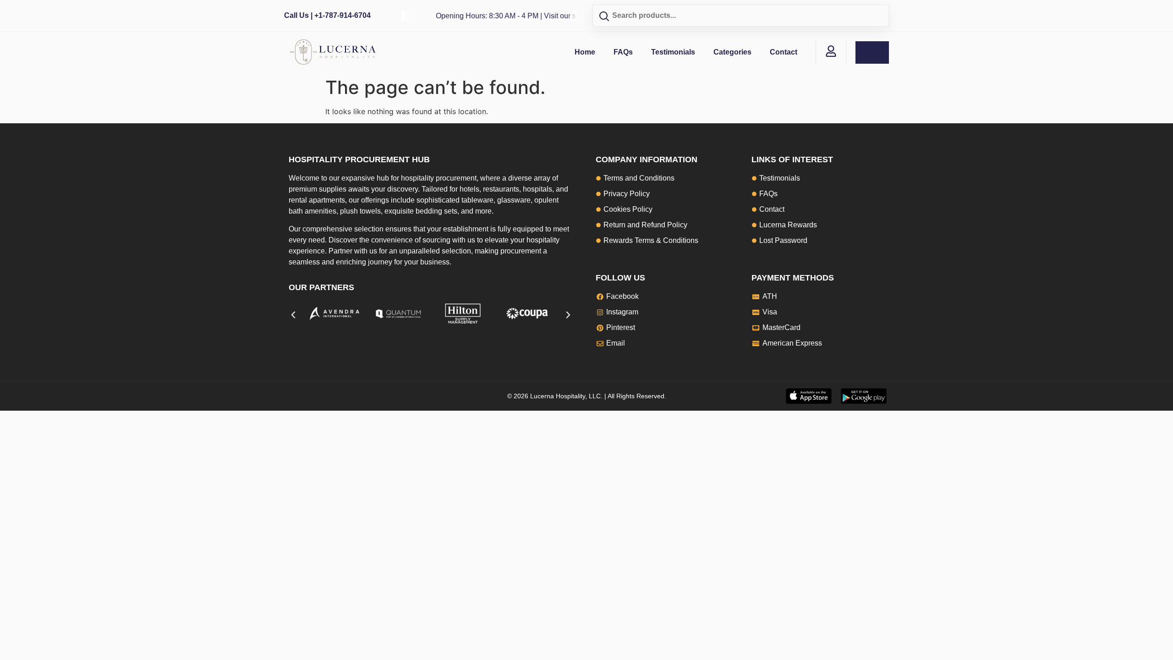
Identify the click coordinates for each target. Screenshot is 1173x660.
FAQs (623, 52)
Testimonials (673, 52)
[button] (293, 314)
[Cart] (872, 52)
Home (585, 52)
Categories (732, 52)
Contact (783, 52)
